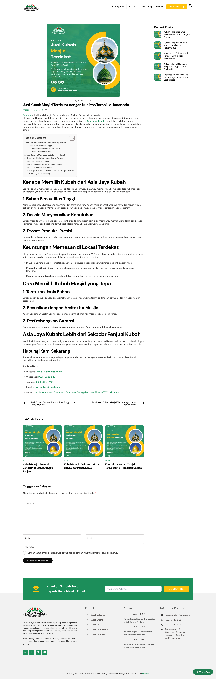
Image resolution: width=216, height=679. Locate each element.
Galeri (142, 6)
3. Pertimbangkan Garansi (41, 167)
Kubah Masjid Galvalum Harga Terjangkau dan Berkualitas (175, 67)
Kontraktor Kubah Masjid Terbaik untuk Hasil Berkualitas (123, 466)
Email (90, 538)
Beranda (27, 115)
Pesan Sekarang (176, 6)
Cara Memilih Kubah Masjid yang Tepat (44, 158)
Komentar (30, 503)
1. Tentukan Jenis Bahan (40, 161)
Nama (28, 538)
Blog (150, 6)
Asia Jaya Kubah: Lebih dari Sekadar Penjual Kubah (50, 170)
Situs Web (29, 547)
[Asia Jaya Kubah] (31, 9)
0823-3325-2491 (47, 376)
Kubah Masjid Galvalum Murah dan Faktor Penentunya (82, 466)
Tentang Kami (118, 6)
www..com (49, 371)
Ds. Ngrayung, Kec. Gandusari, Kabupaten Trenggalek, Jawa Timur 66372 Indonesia (76, 392)
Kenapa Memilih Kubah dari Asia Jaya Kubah (46, 142)
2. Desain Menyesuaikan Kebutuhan (45, 148)
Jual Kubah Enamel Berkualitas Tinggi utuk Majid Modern (53, 403)
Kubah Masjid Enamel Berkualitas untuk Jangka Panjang (38, 468)
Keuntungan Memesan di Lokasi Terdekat (45, 155)
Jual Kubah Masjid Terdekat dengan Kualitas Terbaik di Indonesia (76, 104)
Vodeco (145, 673)
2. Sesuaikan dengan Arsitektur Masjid (46, 164)
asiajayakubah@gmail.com (46, 387)
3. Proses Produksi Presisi (40, 151)
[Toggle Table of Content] (70, 138)
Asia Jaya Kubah (95, 121)
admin (26, 110)
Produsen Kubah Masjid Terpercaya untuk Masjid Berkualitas (176, 77)
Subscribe (176, 589)
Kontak (159, 6)
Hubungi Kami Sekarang (40, 173)
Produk (131, 6)
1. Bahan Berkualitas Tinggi (41, 145)
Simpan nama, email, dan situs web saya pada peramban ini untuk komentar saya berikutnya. (73, 552)
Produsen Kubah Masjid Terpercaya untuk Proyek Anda (114, 403)
